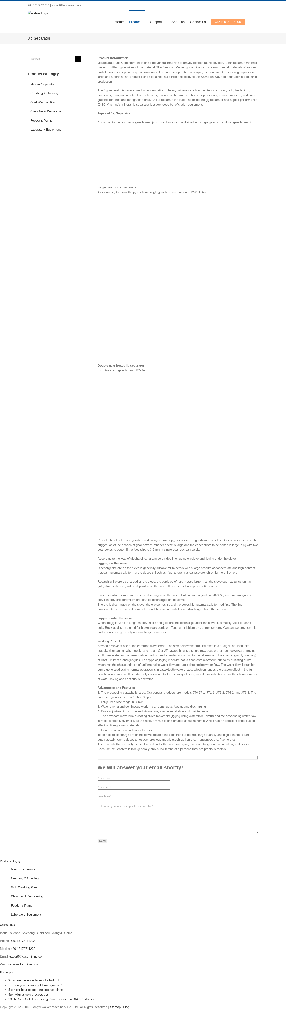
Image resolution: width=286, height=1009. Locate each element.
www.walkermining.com (24, 964)
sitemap (115, 1007)
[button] (251, 21)
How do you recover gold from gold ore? (35, 985)
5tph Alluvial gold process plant (29, 994)
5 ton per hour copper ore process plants (36, 989)
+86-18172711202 (22, 940)
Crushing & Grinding (44, 93)
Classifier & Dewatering (46, 111)
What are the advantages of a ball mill (33, 980)
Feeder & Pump (41, 120)
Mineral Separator (42, 84)
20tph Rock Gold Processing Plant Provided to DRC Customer (51, 999)
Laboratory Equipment (45, 129)
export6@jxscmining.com (66, 5)
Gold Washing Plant (43, 102)
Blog (126, 1007)
